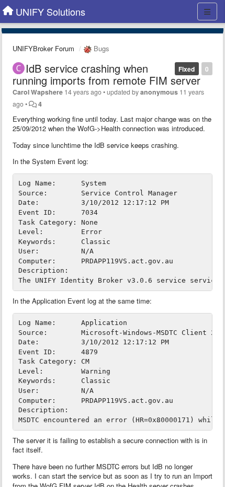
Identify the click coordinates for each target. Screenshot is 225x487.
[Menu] (207, 11)
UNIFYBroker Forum (43, 48)
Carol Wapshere (38, 92)
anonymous (159, 92)
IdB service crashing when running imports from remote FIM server (106, 74)
